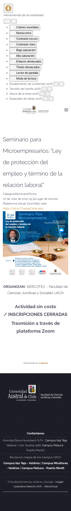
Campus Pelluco (52, 445)
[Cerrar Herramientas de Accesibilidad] (14, 21)
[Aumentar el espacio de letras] (51, 99)
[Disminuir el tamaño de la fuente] (44, 89)
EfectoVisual (51, 486)
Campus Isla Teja (56, 440)
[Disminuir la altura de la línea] (42, 94)
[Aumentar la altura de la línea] (47, 94)
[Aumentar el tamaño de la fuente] (49, 89)
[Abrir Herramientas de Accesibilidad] (8, 8)
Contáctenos (35, 433)
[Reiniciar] (7, 21)
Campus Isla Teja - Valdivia (21, 463)
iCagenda (43, 363)
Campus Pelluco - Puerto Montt (43, 468)
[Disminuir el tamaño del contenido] (55, 84)
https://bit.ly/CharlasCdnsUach (23, 208)
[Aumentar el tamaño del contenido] (61, 84)
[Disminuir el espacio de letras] (45, 99)
